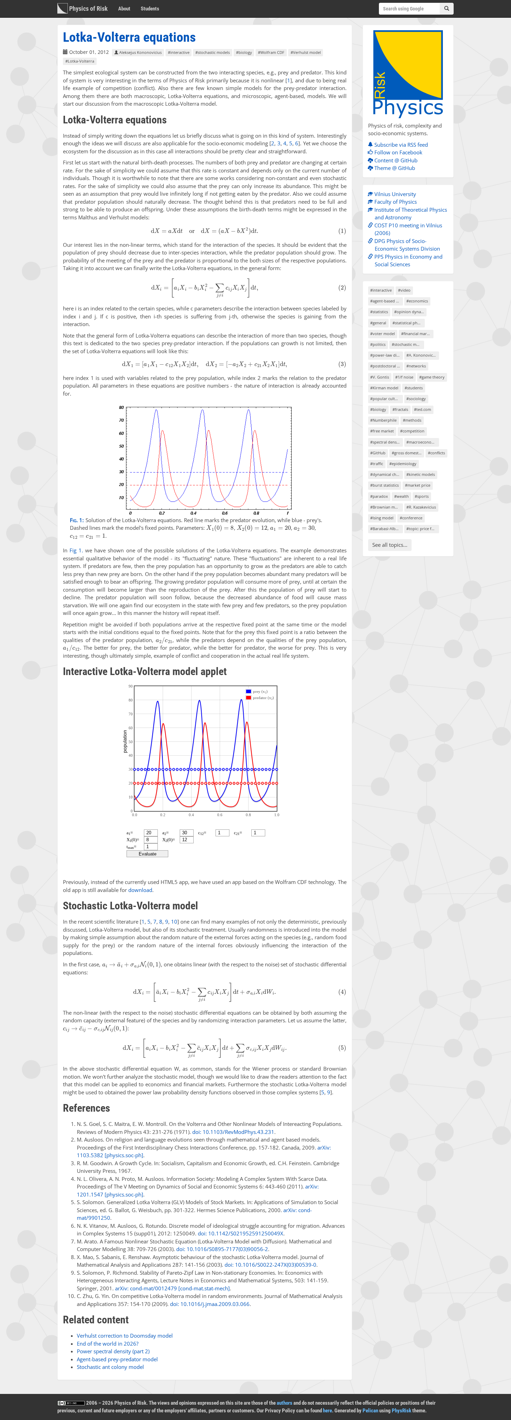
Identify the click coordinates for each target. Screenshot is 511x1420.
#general (378, 322)
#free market (382, 430)
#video (404, 290)
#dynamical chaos (386, 474)
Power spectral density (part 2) (113, 1351)
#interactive (178, 52)
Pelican (370, 1410)
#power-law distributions (386, 355)
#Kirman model (384, 387)
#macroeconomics (422, 442)
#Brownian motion (386, 507)
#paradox (379, 496)
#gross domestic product (408, 452)
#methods (412, 420)
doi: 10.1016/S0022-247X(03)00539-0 (270, 1264)
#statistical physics (408, 322)
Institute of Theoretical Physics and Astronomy (410, 213)
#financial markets (417, 333)
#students (414, 387)
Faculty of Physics (395, 201)
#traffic (376, 463)
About (124, 9)
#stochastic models (212, 52)
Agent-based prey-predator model (117, 1359)
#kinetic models (420, 474)
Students (150, 9)
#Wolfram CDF (271, 52)
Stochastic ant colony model (110, 1366)
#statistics (379, 311)
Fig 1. (76, 550)
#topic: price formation (422, 528)
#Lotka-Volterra (79, 61)
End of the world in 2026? (107, 1343)
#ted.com (422, 409)
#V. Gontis (379, 377)
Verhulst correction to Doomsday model (125, 1335)
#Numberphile (383, 420)
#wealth (401, 496)
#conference (411, 517)
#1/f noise (404, 377)
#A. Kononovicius (422, 355)
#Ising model (382, 517)
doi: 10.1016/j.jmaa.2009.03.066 (210, 1303)
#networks (416, 365)
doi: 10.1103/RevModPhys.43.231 (233, 1131)
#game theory (432, 377)
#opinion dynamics (410, 311)
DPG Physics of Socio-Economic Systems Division (406, 244)
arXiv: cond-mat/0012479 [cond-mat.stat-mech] (172, 1288)
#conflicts (436, 452)
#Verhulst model (306, 52)
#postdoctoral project (386, 365)
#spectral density (385, 442)
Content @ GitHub (395, 160)
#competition (412, 430)
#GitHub (378, 452)
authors (284, 1403)
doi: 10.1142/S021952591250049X (240, 1233)
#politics (378, 344)
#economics (417, 300)
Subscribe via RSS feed (400, 144)
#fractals (400, 409)
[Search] (447, 9)
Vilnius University (394, 193)
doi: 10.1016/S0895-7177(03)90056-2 (222, 1248)
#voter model (382, 333)
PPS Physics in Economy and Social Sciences (408, 260)
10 (174, 921)
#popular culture (385, 398)
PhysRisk (401, 1410)
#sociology (416, 398)
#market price (417, 485)
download (140, 889)
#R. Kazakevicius (421, 507)
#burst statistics (384, 485)
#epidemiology (402, 463)
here (327, 1410)
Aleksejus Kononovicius (140, 52)
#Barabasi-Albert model (386, 528)
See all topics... (389, 544)
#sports (422, 496)
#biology (244, 52)
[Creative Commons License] (71, 1403)
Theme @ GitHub (394, 167)
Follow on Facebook (397, 152)
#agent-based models (386, 300)
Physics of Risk (88, 8)
